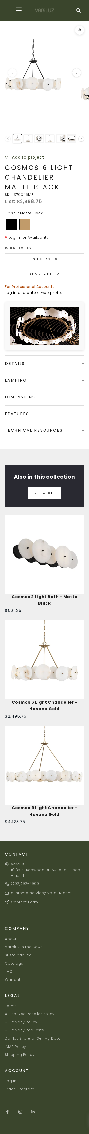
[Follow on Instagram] (20, 1111)
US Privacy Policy (21, 1022)
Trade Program (19, 1089)
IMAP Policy (15, 1046)
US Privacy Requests (24, 1030)
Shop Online (44, 273)
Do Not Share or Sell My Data (33, 1038)
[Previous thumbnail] (8, 139)
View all (44, 492)
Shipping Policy (20, 1054)
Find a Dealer (44, 258)
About (11, 938)
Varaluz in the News (24, 947)
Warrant (13, 979)
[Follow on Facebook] (7, 1111)
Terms (11, 1005)
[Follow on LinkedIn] (33, 1111)
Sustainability (18, 955)
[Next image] (76, 72)
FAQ (9, 971)
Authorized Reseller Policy (30, 1013)
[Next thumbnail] (81, 139)
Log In (11, 1080)
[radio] (11, 224)
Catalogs (14, 963)
